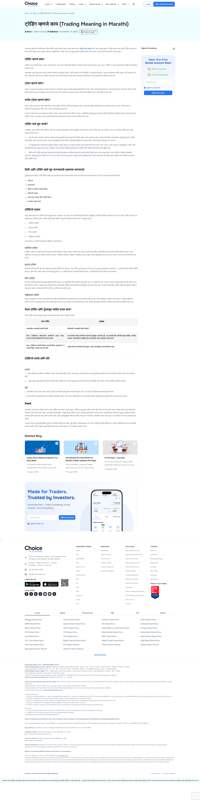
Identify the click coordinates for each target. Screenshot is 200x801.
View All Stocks (100, 655)
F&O (77, 555)
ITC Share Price (108, 624)
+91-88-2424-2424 (35, 569)
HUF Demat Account (132, 567)
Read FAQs (154, 579)
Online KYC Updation (107, 571)
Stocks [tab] (37, 613)
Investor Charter (106, 563)
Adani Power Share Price (74, 624)
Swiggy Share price (33, 619)
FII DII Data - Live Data (115, 458)
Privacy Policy (156, 773)
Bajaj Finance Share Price (74, 640)
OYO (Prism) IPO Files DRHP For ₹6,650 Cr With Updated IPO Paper (81, 459)
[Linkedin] (36, 594)
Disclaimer (129, 587)
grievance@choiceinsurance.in (53, 690)
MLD (77, 579)
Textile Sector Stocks (150, 644)
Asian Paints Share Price (151, 636)
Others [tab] (162, 613)
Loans (78, 600)
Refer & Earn (154, 563)
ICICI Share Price (32, 632)
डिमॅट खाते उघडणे (86, 48)
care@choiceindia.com (36, 574)
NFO (77, 604)
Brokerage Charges (156, 559)
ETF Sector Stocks (71, 644)
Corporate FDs (80, 575)
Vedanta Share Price (149, 624)
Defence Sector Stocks (73, 649)
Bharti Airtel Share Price (112, 632)
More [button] (124, 4)
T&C (42, 524)
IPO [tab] (137, 613)
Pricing (72, 4)
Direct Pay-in (130, 600)
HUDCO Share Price (110, 619)
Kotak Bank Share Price (151, 632)
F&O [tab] (112, 613)
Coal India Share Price (34, 644)
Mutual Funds (80, 567)
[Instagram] (40, 594)
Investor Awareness (132, 575)
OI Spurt (128, 604)
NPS (77, 591)
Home (27, 13)
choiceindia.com (62, 756)
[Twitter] (31, 594)
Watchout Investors (132, 579)
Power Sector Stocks (111, 644)
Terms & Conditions (169, 773)
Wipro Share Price (33, 628)
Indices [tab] (62, 613)
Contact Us (154, 555)
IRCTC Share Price (71, 628)
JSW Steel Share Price (150, 640)
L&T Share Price (32, 636)
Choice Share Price (71, 619)
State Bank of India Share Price (115, 628)
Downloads (104, 550)
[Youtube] (45, 594)
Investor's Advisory (132, 583)
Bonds (78, 571)
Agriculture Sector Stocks (36, 649)
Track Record (105, 559)
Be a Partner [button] (111, 4)
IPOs (77, 563)
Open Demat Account (133, 550)
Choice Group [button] (94, 4)
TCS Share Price (70, 632)
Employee (153, 575)
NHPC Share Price (32, 624)
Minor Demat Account (133, 563)
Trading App (61, 4)
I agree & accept (37, 524)
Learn (81, 4)
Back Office (154, 571)
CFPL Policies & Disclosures (135, 595)
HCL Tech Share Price (34, 640)
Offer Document (106, 555)
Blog (34, 13)
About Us (153, 550)
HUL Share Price (70, 636)
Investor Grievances (107, 567)
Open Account (67, 517)
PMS (77, 587)
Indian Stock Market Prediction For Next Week (42, 459)
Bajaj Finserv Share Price (113, 640)
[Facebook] (26, 594)
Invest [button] (47, 4)
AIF (77, 583)
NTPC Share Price (148, 619)
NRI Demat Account (132, 559)
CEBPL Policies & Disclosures (135, 591)
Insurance (79, 595)
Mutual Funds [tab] (87, 613)
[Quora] (54, 594)
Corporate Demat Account (134, 555)
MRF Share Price (109, 636)
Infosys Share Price (149, 628)
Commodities (80, 559)
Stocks (78, 550)
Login (148, 4)
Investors (153, 567)
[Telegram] (49, 594)
